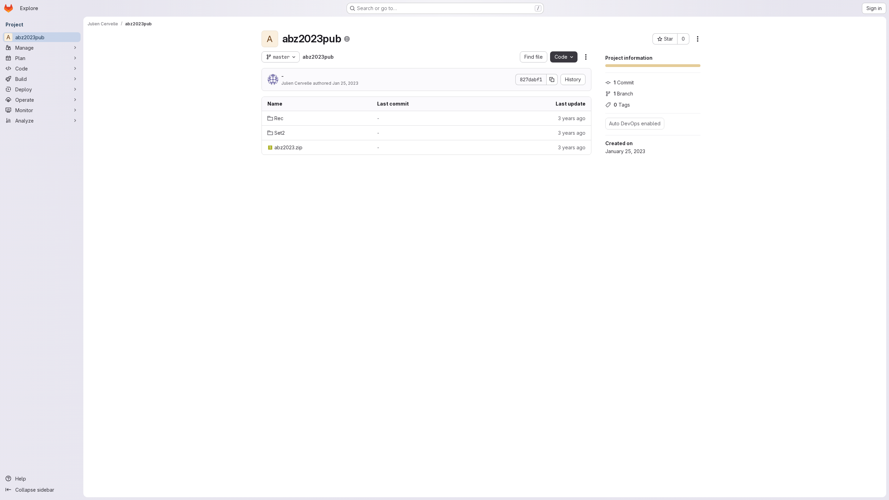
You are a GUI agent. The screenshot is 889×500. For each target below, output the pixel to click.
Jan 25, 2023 (345, 83)
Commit (624, 82)
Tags (622, 105)
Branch (623, 94)
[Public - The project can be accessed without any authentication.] (347, 39)
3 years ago (571, 118)
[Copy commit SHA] (552, 79)
